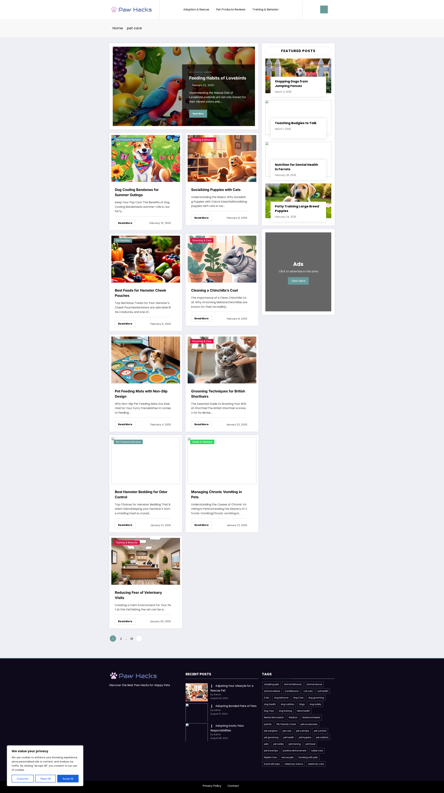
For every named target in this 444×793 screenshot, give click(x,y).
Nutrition (293, 717)
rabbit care (317, 750)
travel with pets (272, 763)
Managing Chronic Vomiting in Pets (216, 494)
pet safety (278, 743)
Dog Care (298, 697)
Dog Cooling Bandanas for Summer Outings (137, 192)
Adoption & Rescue (196, 9)
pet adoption (271, 730)
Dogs (302, 704)
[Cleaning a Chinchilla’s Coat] (222, 259)
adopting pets (271, 684)
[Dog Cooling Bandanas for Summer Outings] (145, 158)
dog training (285, 710)
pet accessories (309, 724)
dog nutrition (287, 704)
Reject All (45, 778)
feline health (303, 710)
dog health (270, 704)
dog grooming (316, 697)
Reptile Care (270, 757)
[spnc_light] (315, 9)
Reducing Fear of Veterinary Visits (138, 595)
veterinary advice (294, 763)
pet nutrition (322, 737)
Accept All (68, 778)
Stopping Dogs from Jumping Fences (291, 83)
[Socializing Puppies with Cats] (222, 158)
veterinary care (316, 763)
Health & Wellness (202, 441)
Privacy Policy (212, 786)
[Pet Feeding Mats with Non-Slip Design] (145, 360)
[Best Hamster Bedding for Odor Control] (145, 460)
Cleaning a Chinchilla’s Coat (214, 290)
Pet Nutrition (195, 72)
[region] (45, 765)
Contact (233, 786)
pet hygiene (305, 737)
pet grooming (271, 737)
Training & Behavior (265, 9)
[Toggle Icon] (324, 9)
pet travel (310, 743)
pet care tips (302, 730)
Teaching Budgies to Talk (296, 123)
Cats (266, 697)
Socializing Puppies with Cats (216, 190)
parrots (268, 724)
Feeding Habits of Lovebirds (217, 78)
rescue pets (287, 757)
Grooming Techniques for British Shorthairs (218, 393)
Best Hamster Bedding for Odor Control (141, 494)
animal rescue (314, 684)
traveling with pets (308, 757)
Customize (22, 778)
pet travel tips (271, 750)
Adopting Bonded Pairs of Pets (236, 706)
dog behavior (281, 697)
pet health (288, 737)
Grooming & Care (201, 240)
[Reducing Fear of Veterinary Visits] (145, 561)
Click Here (298, 281)
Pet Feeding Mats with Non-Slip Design (141, 393)
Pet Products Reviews (230, 9)
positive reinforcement (294, 750)
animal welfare (272, 691)
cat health (322, 691)
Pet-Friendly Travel (286, 724)
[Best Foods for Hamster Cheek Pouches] (145, 259)
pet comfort (320, 730)
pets (266, 743)
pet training (295, 743)
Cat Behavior (292, 691)
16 (131, 639)
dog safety (315, 704)
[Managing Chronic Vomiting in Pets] (222, 460)
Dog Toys (269, 710)
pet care (287, 730)
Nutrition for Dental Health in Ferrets (296, 166)
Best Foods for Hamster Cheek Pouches (140, 293)
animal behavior (293, 684)
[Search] (308, 9)
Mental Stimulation (274, 717)
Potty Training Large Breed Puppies (297, 208)
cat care (308, 691)
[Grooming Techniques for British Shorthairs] (222, 360)
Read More (198, 113)
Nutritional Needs (311, 717)
